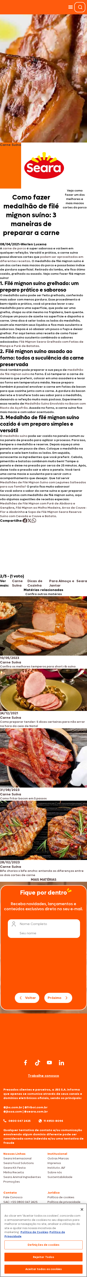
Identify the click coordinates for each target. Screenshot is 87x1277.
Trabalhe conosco (43, 1075)
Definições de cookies (44, 1245)
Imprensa (54, 1163)
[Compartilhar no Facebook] (25, 520)
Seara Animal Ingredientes (22, 1177)
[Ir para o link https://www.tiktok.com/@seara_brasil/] (37, 1063)
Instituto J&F (56, 1168)
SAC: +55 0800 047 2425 (20, 1202)
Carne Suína (17, 583)
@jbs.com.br (12, 1107)
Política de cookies (61, 1197)
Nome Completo (33, 924)
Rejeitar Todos (43, 1257)
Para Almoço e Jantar (61, 583)
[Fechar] (82, 1209)
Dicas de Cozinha (34, 583)
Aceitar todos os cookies (43, 1269)
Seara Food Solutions (18, 1163)
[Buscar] (80, 7)
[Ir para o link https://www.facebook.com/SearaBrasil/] (25, 1062)
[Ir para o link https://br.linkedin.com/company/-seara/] (61, 1062)
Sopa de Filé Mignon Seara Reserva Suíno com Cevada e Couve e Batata (41, 514)
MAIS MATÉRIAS (43, 879)
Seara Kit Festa (14, 1168)
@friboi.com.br (36, 1107)
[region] (43, 1240)
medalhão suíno (15, 436)
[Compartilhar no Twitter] (29, 520)
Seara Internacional (17, 1158)
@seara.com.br (36, 1112)
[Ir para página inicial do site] (43, 1050)
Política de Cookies (34, 1232)
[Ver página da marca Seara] (44, 166)
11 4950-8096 (53, 1121)
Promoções (11, 1182)
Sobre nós (55, 1172)
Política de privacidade (64, 1202)
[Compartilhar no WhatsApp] (34, 520)
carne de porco (14, 248)
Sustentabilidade (60, 1177)
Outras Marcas (58, 1158)
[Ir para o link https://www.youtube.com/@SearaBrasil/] (49, 1062)
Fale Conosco (13, 1197)
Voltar (30, 998)
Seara (81, 581)
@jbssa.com (12, 1112)
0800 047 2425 (19, 1121)
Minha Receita (13, 1172)
